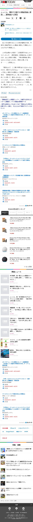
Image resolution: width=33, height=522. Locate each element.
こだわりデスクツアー (23, 428)
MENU (27, 1)
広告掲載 (12, 512)
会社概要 (17, 512)
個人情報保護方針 (23, 512)
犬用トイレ (28, 212)
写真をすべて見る (18, 38)
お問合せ (7, 512)
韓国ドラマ (19, 431)
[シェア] (16, 18)
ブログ (4, 93)
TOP (16, 505)
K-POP (26, 431)
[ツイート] (12, 18)
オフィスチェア (13, 212)
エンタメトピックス (15, 93)
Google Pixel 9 (10, 431)
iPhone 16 (13, 428)
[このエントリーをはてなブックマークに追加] (24, 18)
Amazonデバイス (5, 213)
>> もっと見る (28, 266)
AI (3, 431)
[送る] (20, 18)
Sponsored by (22, 205)
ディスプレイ (20, 212)
